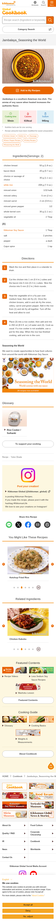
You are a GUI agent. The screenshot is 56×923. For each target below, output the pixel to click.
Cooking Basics (38, 725)
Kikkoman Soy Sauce (14, 230)
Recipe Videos (11, 676)
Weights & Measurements (25, 740)
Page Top (51, 765)
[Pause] (38, 587)
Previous (3, 564)
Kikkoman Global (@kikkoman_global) (27, 491)
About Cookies (38, 895)
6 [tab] (33, 587)
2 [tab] (18, 587)
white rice (8, 185)
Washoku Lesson (26, 693)
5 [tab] (29, 587)
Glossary (8, 725)
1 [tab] (14, 587)
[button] (7, 879)
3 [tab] (21, 587)
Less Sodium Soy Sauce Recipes (39, 678)
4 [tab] (25, 587)
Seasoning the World (13, 345)
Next (52, 564)
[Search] (50, 20)
